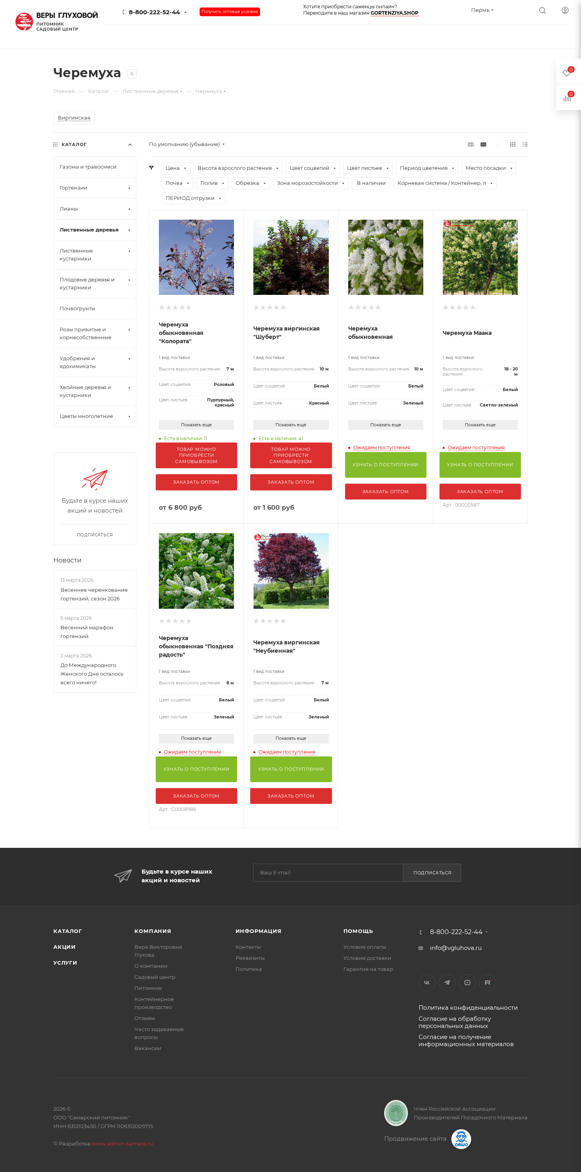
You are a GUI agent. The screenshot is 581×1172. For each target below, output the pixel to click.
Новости (67, 560)
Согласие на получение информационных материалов (466, 1040)
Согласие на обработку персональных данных (455, 1022)
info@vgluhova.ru (456, 948)
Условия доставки (367, 958)
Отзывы (144, 1018)
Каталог (67, 931)
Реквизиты (250, 958)
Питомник (148, 988)
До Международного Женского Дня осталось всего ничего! (91, 674)
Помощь (358, 931)
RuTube (487, 982)
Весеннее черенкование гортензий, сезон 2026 (94, 594)
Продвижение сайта (416, 1138)
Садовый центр (154, 977)
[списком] (525, 144)
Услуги (65, 962)
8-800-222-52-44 (154, 12)
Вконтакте (427, 982)
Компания (152, 931)
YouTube (467, 982)
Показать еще (196, 424)
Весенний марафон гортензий (86, 631)
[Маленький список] (470, 144)
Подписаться (432, 873)
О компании (151, 966)
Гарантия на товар (368, 969)
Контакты (248, 947)
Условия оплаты (364, 947)
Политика (249, 969)
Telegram (447, 982)
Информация (259, 931)
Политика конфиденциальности (468, 1007)
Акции (64, 947)
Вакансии (147, 1048)
